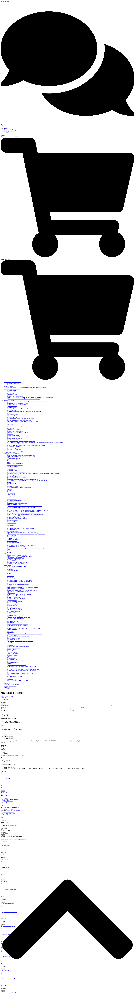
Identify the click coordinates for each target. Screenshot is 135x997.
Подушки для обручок (26, 472)
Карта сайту (4, 841)
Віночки (15, 407)
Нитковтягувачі (20, 598)
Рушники (15, 520)
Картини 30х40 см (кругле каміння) (36, 387)
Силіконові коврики (24, 610)
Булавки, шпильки (23, 591)
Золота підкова (11, 494)
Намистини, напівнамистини (32, 628)
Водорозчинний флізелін (28, 456)
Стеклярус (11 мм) (23, 562)
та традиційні (10, 525)
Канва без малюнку (24, 508)
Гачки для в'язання (23, 624)
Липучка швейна (22, 625)
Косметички (10, 384)
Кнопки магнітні (21, 665)
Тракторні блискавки (12, 653)
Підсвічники (18, 439)
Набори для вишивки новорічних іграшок (42, 397)
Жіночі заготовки (11, 536)
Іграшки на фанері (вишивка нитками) (39, 401)
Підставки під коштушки (28, 441)
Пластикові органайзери (13, 605)
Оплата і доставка (8, 738)
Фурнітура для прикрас (27, 641)
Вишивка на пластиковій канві (12, 389)
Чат (1, 124)
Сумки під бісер (21, 546)
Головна (6, 128)
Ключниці (16, 416)
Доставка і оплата (8, 131)
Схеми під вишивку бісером (11, 453)
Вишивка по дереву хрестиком (32, 411)
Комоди (14, 417)
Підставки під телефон (26, 443)
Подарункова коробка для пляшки (35, 445)
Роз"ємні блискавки (12, 652)
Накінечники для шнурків (29, 666)
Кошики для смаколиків (27, 427)
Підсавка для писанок (13, 484)
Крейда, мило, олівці (25, 594)
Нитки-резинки (20, 583)
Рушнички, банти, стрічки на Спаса (16, 477)
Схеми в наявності (23, 500)
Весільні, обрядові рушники (14, 476)
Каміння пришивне (12, 629)
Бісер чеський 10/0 (23, 555)
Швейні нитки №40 (24, 584)
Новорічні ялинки (11, 483)
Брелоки (15, 390)
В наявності (10, 434)
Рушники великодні (12, 521)
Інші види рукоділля (24, 617)
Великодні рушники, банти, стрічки (16, 475)
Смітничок (17, 611)
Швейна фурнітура (23, 646)
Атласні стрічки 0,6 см (13, 619)
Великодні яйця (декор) (27, 408)
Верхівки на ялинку (12, 459)
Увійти (2, 125)
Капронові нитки (22, 567)
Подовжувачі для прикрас (29, 670)
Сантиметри (18, 608)
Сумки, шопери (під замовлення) (35, 548)
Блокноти (16, 383)
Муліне (14, 569)
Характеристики (8, 736)
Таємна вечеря (4, 792)
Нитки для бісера (22, 578)
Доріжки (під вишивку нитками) (15, 463)
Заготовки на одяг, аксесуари (11, 531)
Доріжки (9, 462)
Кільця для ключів (23, 660)
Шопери (15, 529)
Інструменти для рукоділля (29, 590)
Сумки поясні (10, 551)
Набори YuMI (19, 396)
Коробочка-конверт (32, 421)
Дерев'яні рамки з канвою (29, 507)
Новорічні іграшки (23, 432)
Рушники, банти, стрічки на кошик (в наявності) (47, 473)
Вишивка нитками (9, 501)
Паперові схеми (21, 517)
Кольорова (9, 491)
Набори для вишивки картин (31, 511)
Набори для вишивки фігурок (32, 399)
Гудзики (14, 655)
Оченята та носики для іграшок (33, 634)
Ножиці (14, 600)
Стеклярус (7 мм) (22, 563)
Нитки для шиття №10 (26, 580)
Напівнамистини (11, 632)
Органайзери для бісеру (13, 602)
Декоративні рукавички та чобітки (16, 460)
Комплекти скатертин (13, 466)
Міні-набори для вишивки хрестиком (38, 510)
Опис (5, 734)
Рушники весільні (11, 523)
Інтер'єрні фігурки (23, 403)
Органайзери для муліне (13, 604)
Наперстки (17, 597)
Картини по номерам (9, 452)
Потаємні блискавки (12, 651)
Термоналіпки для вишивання (32, 587)
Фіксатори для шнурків (27, 673)
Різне (12, 672)
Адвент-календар (22, 404)
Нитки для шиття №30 (26, 581)
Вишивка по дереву (9, 400)
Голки (13, 593)
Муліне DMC (10, 576)
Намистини (10, 631)
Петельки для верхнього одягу (32, 669)
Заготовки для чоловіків (13, 539)
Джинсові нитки (21, 566)
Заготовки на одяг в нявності (32, 532)
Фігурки (15, 448)
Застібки (15, 659)
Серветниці (17, 446)
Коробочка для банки (25, 420)
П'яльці (14, 607)
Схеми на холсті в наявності (30, 479)
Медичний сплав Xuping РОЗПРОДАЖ (17, 680)
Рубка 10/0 (17, 559)
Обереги (15, 470)
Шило (13, 612)
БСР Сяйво (10, 490)
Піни (12, 667)
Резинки (15, 635)
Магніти (15, 394)
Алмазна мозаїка (8, 386)
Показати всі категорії (6, 816)
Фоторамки (17, 449)
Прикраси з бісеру (23, 543)
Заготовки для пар (12, 538)
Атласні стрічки (21, 618)
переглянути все (11, 469)
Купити (3, 704)
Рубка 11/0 (17, 560)
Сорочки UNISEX (12, 541)
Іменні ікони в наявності (28, 455)
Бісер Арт (9, 496)
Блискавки (17, 648)
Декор (13, 393)
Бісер (5, 553)
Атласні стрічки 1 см (12, 621)
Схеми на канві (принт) (27, 528)
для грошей (10, 424)
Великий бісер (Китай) (26, 556)
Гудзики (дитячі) (11, 658)
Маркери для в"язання (22, 595)
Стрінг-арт (17, 638)
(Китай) (9, 573)
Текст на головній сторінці (11, 130)
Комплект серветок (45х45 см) (15, 465)
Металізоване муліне (12, 570)
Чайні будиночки (22, 451)
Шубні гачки (18, 676)
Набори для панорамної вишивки (35, 514)
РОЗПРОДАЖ (20, 558)
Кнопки (14, 663)
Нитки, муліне (7, 565)
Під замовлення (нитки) (13, 436)
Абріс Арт (9, 489)
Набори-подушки (22, 516)
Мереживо (17, 626)
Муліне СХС (10, 577)
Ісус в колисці (4, 814)
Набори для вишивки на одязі (32, 513)
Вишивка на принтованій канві (33, 506)
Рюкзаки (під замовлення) (29, 545)
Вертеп (14, 410)
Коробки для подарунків (28, 418)
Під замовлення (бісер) (13, 435)
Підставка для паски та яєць (14, 486)
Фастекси (16, 675)
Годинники (17, 392)
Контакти (6, 132)
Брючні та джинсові (12, 649)
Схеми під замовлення (26, 487)
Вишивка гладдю (22, 503)
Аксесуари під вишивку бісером (12, 382)
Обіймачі (9, 642)
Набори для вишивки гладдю (14, 504)
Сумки (8, 549)
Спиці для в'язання (23, 636)
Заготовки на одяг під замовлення (35, 534)
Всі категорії (7, 586)
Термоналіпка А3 (22, 588)
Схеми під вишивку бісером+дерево (37, 480)
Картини (15, 414)
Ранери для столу (22, 518)
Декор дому (17, 458)
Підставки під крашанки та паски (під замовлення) (49, 442)
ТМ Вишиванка (11, 493)
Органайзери (18, 438)
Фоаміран (16, 639)
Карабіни (15, 662)
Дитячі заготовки (11, 535)
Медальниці (18, 429)
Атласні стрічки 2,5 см (13, 622)
